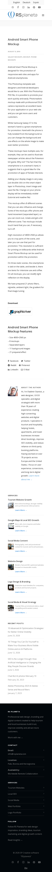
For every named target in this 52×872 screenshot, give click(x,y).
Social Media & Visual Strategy (22, 602)
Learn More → (21, 510)
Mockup (26, 57)
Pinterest (25, 365)
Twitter (26, 361)
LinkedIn (14, 369)
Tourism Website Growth (20, 499)
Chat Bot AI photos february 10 (22, 676)
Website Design (15, 561)
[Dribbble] (12, 7)
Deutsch (26, 2)
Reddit (13, 365)
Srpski (36, 2)
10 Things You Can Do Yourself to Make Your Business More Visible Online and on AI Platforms (23, 645)
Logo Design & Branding (19, 581)
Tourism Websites (16, 787)
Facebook (14, 361)
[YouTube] (39, 7)
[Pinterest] (34, 7)
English (16, 2)
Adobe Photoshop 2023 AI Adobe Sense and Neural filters (23, 688)
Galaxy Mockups (15, 57)
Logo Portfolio (14, 812)
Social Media (13, 800)
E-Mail (26, 369)
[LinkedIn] (28, 7)
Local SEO (12, 794)
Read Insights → (15, 840)
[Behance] (26, 868)
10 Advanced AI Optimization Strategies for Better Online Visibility (25, 630)
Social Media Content (18, 540)
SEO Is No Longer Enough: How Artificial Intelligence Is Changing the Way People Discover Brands (24, 663)
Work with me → (15, 737)
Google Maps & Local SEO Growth (23, 520)
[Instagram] (23, 7)
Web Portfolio (14, 806)
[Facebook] (18, 7)
